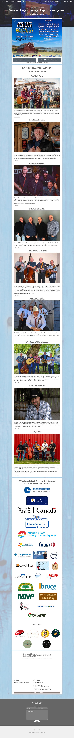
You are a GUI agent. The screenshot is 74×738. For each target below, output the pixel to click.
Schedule (57, 1)
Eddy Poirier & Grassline (37, 251)
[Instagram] (37, 729)
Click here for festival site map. (37, 692)
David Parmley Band (37, 120)
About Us (66, 1)
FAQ (61, 1)
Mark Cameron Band (37, 386)
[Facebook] (34, 729)
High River (37, 432)
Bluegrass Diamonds (37, 163)
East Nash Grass (37, 76)
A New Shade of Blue (37, 208)
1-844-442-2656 (45, 62)
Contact (71, 1)
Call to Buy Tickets (49, 60)
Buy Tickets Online (24, 60)
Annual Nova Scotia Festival (47, 1)
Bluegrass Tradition (37, 298)
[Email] (39, 729)
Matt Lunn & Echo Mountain (37, 342)
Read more (16, 160)
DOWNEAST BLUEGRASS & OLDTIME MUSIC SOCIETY (17, 1)
